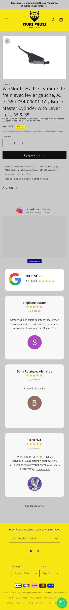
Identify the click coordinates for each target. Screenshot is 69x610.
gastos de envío (29, 131)
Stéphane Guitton (35, 302)
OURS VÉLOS (34, 276)
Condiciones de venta (16, 603)
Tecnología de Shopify (31, 592)
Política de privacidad (53, 598)
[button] (6, 20)
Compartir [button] (11, 187)
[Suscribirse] (56, 539)
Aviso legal (36, 598)
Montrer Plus (49, 328)
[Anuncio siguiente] (62, 4)
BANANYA (34, 440)
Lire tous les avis (34, 506)
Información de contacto (55, 592)
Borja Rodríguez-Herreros (34, 371)
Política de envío (36, 603)
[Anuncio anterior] (6, 4)
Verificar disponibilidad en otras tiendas (26, 178)
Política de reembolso (18, 598)
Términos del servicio (56, 603)
